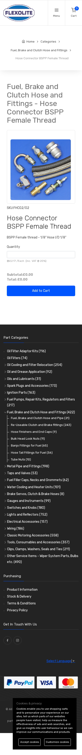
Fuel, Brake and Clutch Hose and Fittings (41, 412)
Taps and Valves (22, 473)
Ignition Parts (21, 393)
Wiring (15, 528)
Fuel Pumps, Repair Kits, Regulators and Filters (41, 402)
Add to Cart (41, 291)
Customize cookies (57, 742)
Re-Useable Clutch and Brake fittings (41, 425)
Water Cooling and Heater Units (34, 487)
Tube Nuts (21, 459)
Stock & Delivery (19, 596)
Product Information (22, 590)
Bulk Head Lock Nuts (28, 438)
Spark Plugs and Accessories (32, 386)
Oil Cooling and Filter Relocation (34, 365)
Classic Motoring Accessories (33, 535)
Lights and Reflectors (27, 515)
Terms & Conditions (21, 603)
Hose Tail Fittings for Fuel (32, 452)
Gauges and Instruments (29, 501)
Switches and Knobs (26, 508)
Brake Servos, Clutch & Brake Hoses (35, 494)
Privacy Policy (17, 610)
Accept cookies (29, 742)
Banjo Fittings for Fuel (29, 445)
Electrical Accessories (27, 522)
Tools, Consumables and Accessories (38, 542)
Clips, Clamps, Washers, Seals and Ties (38, 549)
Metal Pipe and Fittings (28, 466)
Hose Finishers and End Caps (34, 431)
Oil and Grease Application (29, 372)
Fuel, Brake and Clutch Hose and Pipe (40, 418)
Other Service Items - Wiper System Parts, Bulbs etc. (42, 559)
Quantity (13, 247)
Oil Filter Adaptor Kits (26, 351)
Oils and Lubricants (24, 379)
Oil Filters (17, 358)
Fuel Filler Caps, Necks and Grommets (38, 480)
